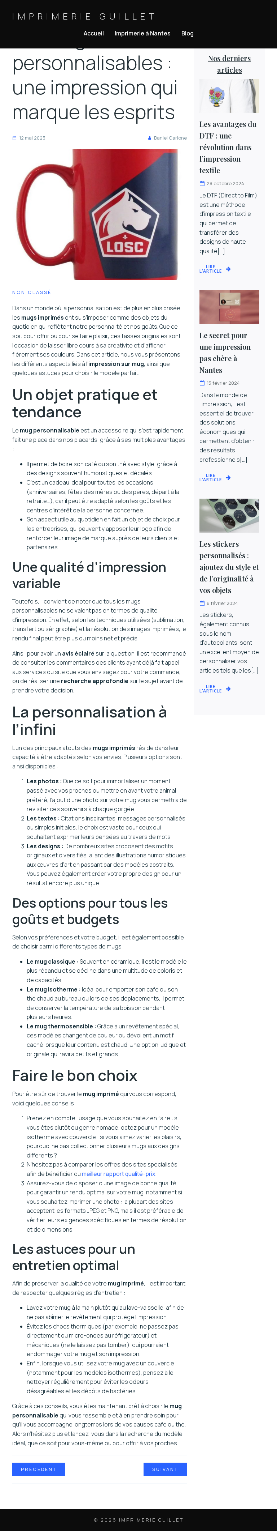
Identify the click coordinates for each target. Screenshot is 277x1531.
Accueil (94, 33)
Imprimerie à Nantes (143, 33)
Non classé (32, 292)
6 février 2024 (222, 603)
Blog (187, 33)
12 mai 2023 (32, 138)
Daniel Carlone (170, 138)
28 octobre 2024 (225, 183)
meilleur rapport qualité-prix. (119, 1174)
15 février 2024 (223, 383)
